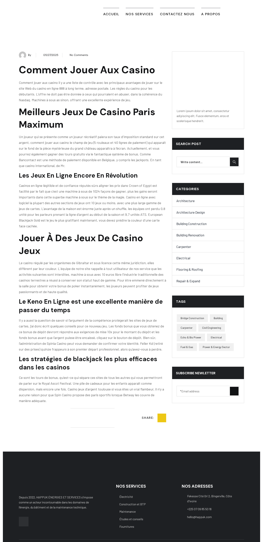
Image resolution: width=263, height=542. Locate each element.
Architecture (185, 201)
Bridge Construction (192, 318)
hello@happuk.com (199, 517)
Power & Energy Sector (216, 347)
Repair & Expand (188, 281)
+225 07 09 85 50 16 (199, 509)
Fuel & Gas (187, 347)
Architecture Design (190, 212)
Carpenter (183, 247)
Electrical (183, 258)
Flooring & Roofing (189, 269)
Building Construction (191, 224)
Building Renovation (190, 235)
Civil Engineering (211, 327)
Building (218, 318)
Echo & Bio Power (191, 337)
